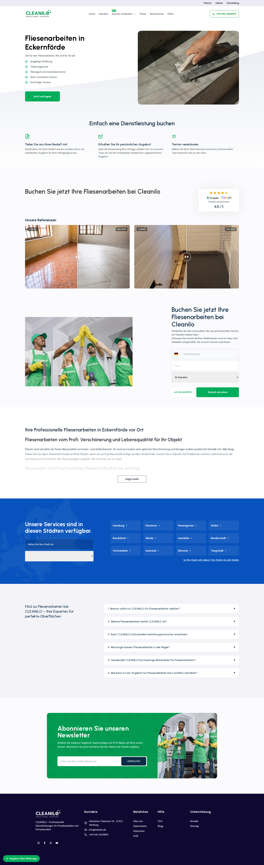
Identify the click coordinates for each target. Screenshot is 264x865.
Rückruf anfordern (218, 392)
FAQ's (170, 13)
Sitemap (194, 826)
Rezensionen (157, 13)
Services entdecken (122, 13)
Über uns (138, 821)
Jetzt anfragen (42, 96)
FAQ (160, 821)
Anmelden (133, 761)
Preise (143, 13)
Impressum (139, 830)
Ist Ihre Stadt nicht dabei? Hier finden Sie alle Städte (211, 559)
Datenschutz (140, 826)
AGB (135, 835)
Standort (103, 13)
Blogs (160, 826)
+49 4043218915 (183, 392)
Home (92, 13)
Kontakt (194, 821)
